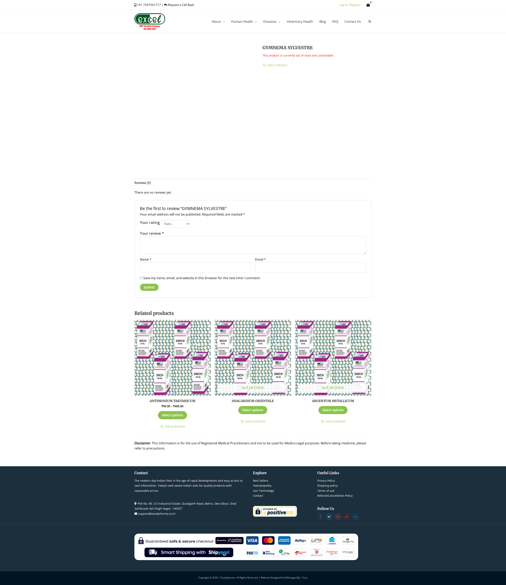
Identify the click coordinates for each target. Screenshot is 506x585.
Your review (152, 233)
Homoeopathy (262, 485)
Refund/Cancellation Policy (335, 495)
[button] (223, 21)
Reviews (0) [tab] (142, 183)
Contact (258, 495)
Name (145, 259)
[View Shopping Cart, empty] (368, 5)
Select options (172, 415)
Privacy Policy (326, 480)
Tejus (305, 577)
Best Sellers (260, 480)
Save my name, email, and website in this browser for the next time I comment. (202, 278)
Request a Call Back (180, 5)
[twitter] (330, 517)
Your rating (150, 222)
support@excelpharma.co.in (156, 513)
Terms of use (325, 491)
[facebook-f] (321, 517)
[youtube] (348, 517)
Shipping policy (327, 485)
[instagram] (339, 517)
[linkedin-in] (355, 517)
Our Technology (263, 491)
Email (260, 259)
